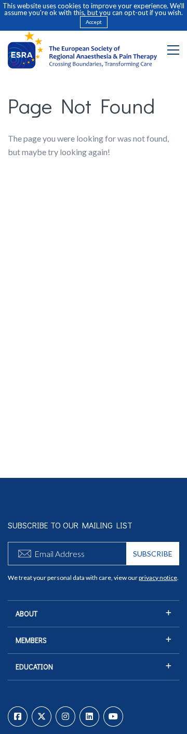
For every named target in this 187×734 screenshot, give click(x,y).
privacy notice (158, 577)
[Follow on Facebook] (18, 716)
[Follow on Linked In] (89, 716)
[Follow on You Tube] (113, 716)
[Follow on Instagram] (65, 716)
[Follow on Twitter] (41, 716)
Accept (94, 22)
